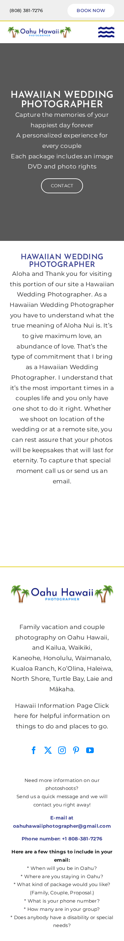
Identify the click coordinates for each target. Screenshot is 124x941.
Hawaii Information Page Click (62, 705)
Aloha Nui (79, 325)
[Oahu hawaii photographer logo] (39, 28)
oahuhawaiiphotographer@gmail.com (62, 826)
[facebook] (34, 750)
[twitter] (48, 750)
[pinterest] (76, 750)
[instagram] (62, 750)
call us (55, 470)
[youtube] (90, 750)
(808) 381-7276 (26, 10)
